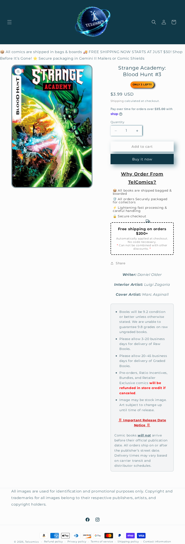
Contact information (157, 541)
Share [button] (120, 263)
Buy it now (142, 159)
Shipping (117, 101)
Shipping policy (128, 541)
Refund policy (53, 541)
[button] (9, 22)
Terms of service (102, 541)
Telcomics (32, 541)
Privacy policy (76, 541)
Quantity (117, 122)
